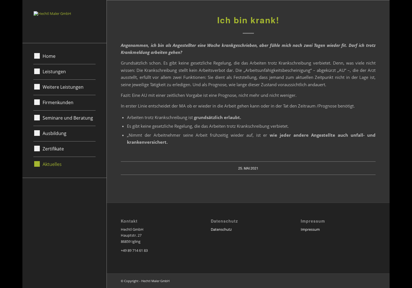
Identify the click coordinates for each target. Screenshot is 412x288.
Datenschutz (221, 229)
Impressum (310, 229)
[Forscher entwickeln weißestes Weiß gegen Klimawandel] (4, 144)
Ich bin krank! (248, 20)
